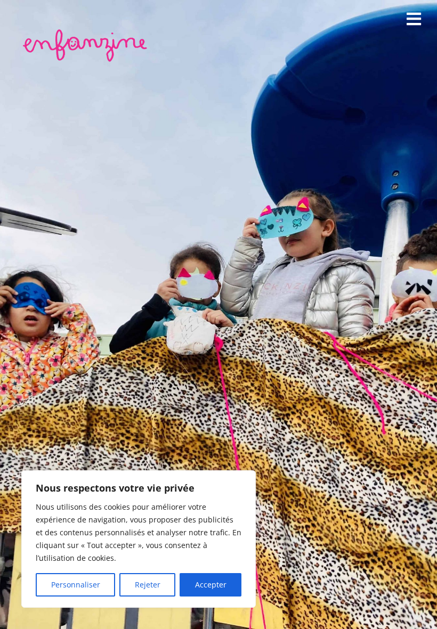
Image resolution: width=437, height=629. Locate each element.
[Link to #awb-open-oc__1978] (414, 19)
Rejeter (147, 584)
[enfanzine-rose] (87, 31)
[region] (138, 539)
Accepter (210, 584)
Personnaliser (75, 584)
